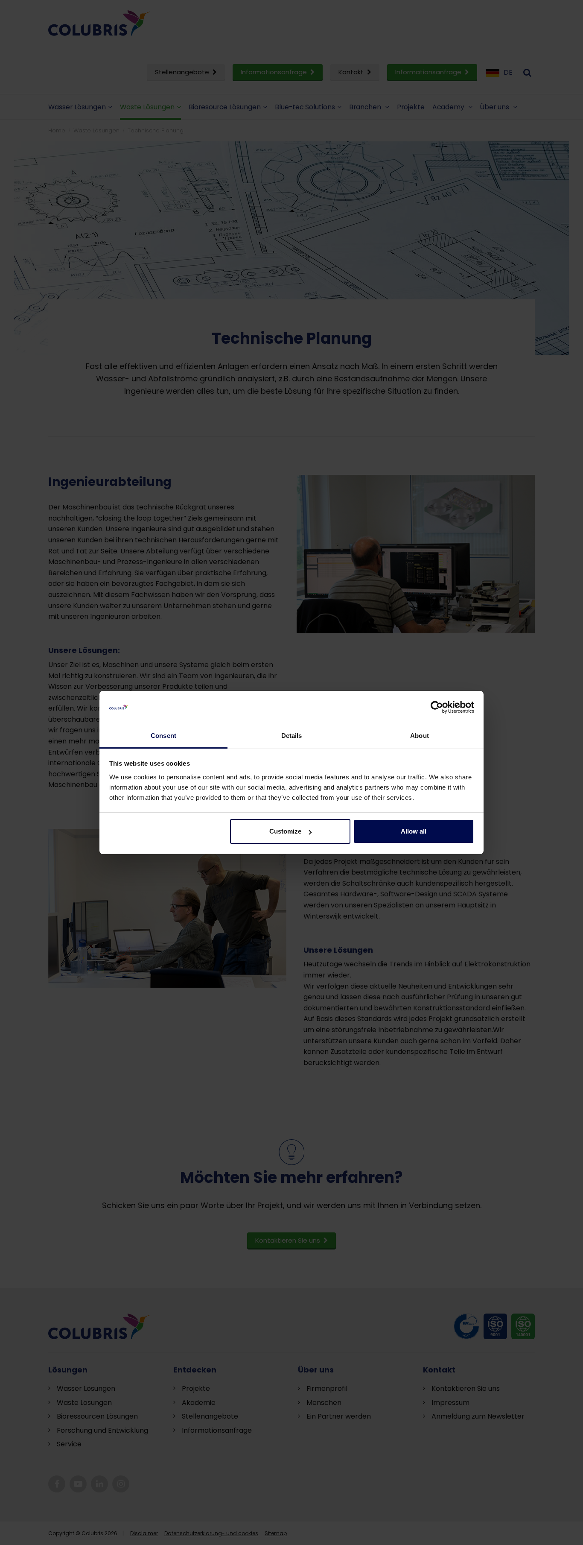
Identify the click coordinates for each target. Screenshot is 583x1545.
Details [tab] (291, 735)
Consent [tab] (163, 735)
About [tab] (419, 735)
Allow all (413, 831)
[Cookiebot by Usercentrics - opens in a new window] (436, 707)
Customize (285, 831)
